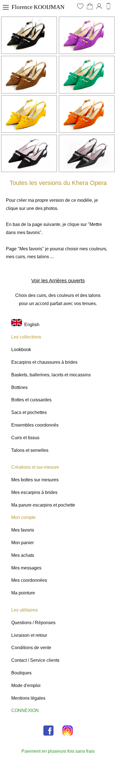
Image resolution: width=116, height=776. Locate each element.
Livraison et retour (29, 635)
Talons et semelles (29, 450)
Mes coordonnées (29, 580)
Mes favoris (22, 530)
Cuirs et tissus (25, 437)
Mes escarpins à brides (34, 492)
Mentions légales (28, 698)
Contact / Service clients (35, 660)
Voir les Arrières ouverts (58, 280)
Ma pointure (23, 592)
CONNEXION (25, 710)
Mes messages (26, 568)
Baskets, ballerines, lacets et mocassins (51, 374)
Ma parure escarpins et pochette (43, 505)
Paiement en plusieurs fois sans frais (58, 751)
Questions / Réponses (33, 622)
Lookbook (21, 349)
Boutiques (21, 672)
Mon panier (22, 542)
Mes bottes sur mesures (35, 479)
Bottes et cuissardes (31, 399)
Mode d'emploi (26, 685)
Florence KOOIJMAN (38, 7)
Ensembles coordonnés (35, 425)
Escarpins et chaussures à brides (44, 362)
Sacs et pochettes (29, 412)
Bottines (19, 387)
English (30, 324)
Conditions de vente (31, 647)
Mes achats (22, 555)
